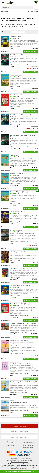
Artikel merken (6, 51)
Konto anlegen (33, 11)
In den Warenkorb (31, 51)
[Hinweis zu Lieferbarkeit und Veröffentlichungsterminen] (19, 46)
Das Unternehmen (29, 442)
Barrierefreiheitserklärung (13, 460)
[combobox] (17, 7)
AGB (9, 458)
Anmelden (5, 11)
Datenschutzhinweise (25, 458)
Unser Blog (10, 445)
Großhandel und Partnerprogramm (28, 446)
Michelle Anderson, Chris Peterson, (22, 342)
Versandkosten (15, 458)
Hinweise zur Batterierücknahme (19, 462)
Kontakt (30, 460)
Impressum (24, 460)
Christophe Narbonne (21, 362)
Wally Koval (18, 401)
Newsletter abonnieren (19, 431)
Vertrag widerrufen (19, 426)
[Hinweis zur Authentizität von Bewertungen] (18, 38)
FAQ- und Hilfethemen (19, 437)
